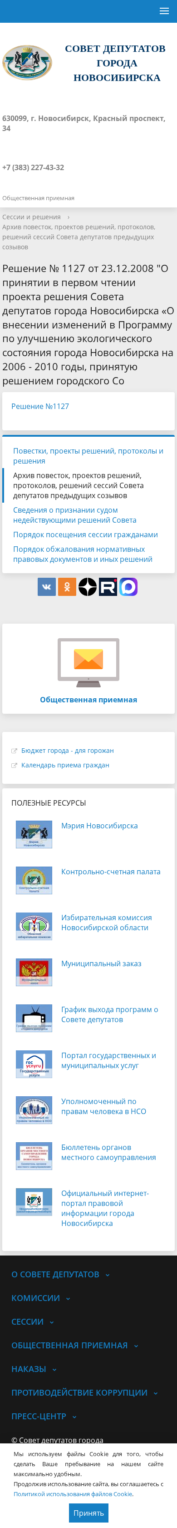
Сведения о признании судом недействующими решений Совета (75, 515)
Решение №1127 (40, 406)
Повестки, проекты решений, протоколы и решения (88, 456)
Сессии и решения (31, 216)
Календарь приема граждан (65, 765)
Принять (89, 1513)
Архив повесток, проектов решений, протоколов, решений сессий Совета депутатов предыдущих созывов (78, 236)
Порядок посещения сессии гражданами (85, 535)
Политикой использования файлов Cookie (73, 1494)
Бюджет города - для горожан (67, 750)
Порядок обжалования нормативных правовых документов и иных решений (82, 554)
